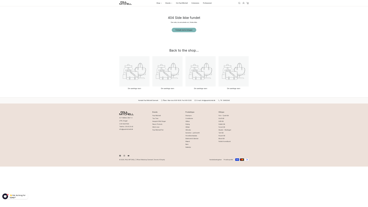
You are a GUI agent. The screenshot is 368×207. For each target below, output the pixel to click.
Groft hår (221, 118)
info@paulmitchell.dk (208, 100)
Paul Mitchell (156, 115)
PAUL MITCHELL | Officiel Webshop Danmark (139, 159)
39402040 (226, 100)
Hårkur (187, 121)
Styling (187, 124)
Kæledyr (188, 147)
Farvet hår (222, 127)
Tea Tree (155, 118)
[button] (248, 3)
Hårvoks (188, 130)
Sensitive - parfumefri (192, 133)
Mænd (187, 141)
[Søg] (239, 3)
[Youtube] (128, 155)
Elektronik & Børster (191, 138)
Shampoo (188, 115)
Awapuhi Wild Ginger (159, 121)
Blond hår (222, 138)
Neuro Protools (157, 124)
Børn (187, 144)
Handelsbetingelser (215, 159)
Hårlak (187, 127)
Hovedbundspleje (191, 136)
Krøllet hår (222, 124)
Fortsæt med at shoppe (184, 30)
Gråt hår (221, 121)
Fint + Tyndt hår (224, 115)
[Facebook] (120, 155)
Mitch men (155, 127)
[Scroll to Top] (364, 197)
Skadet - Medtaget (225, 130)
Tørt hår (221, 133)
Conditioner (189, 118)
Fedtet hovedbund (225, 141)
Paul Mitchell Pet (157, 130)
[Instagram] (124, 155)
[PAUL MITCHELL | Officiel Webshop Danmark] (125, 3)
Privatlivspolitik (228, 159)
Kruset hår (222, 136)
